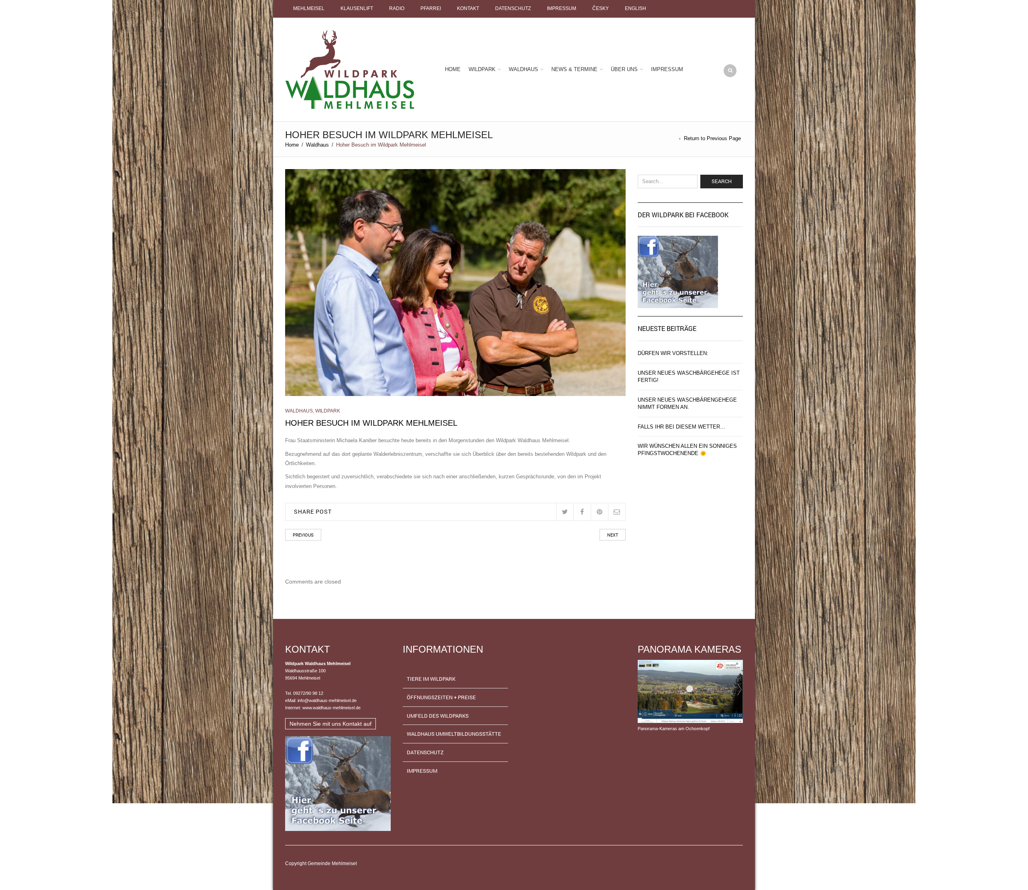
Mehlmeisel (308, 8)
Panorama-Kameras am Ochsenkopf (674, 728)
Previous (303, 535)
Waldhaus (523, 69)
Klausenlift (357, 8)
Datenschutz (513, 8)
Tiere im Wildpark (431, 679)
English (635, 8)
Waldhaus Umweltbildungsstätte (454, 734)
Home (453, 69)
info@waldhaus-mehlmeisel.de (327, 700)
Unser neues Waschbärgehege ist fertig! (689, 376)
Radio (396, 8)
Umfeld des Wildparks (438, 715)
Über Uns (624, 69)
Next (612, 535)
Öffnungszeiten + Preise (441, 697)
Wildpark (482, 69)
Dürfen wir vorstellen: (673, 353)
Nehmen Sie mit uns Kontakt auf (330, 724)
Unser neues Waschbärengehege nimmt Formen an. (687, 403)
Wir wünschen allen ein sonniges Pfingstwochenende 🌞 (687, 449)
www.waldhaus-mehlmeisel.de (331, 707)
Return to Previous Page (712, 138)
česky (600, 8)
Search (722, 181)
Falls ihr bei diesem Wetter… (681, 427)
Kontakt (468, 8)
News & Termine (574, 69)
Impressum (561, 8)
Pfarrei (430, 8)
